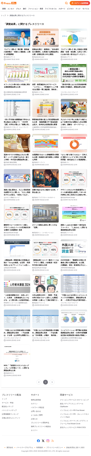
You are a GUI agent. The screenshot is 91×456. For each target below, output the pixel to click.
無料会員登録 (36, 400)
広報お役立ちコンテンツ (11, 418)
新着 (4, 9)
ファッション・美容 (35, 9)
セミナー (34, 430)
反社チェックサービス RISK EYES (73, 427)
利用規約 (39, 447)
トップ (3, 15)
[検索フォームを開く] (66, 3)
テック (78, 9)
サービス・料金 (8, 403)
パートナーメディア (9, 410)
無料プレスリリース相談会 (41, 426)
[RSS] (52, 440)
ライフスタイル (51, 9)
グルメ (18, 9)
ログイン (34, 404)
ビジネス (70, 9)
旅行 (24, 9)
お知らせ (34, 419)
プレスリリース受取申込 (40, 423)
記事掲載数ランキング (10, 414)
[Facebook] (38, 440)
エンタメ (11, 9)
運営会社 (10, 447)
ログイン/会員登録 (81, 3)
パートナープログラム (24, 447)
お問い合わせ (36, 411)
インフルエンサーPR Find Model (72, 410)
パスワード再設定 (37, 407)
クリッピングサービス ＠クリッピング (74, 400)
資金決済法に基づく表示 (75, 447)
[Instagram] (47, 440)
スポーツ (62, 9)
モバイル (85, 9)
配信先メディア (8, 406)
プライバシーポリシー (54, 447)
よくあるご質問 (37, 415)
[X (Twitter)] (43, 440)
